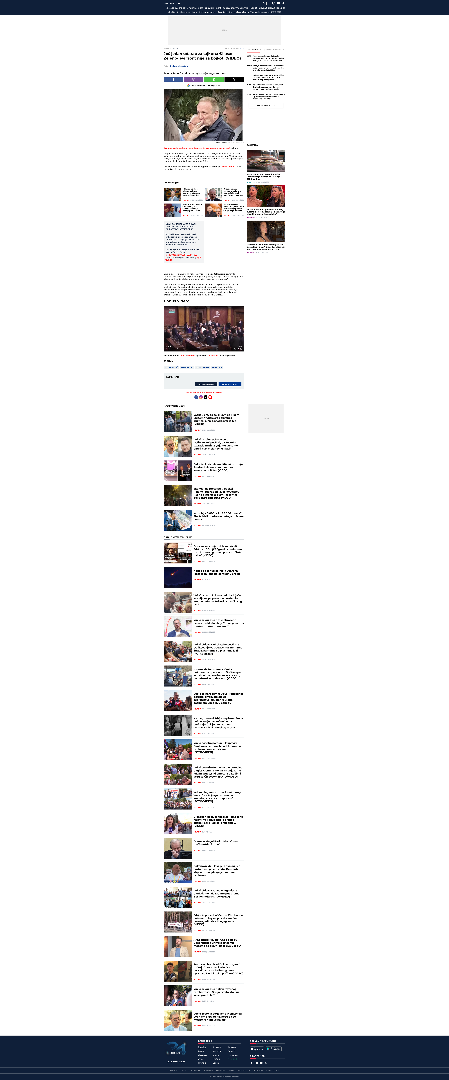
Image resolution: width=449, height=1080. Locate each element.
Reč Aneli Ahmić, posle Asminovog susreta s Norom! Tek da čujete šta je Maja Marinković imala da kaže (266, 211)
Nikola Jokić (222, 12)
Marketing (208, 1070)
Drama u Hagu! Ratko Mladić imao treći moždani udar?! (216, 843)
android (191, 355)
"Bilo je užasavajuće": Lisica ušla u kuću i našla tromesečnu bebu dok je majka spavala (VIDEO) (268, 68)
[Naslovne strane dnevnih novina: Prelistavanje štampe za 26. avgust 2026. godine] (266, 161)
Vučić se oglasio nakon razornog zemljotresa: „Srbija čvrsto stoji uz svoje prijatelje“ (216, 992)
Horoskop (280, 8)
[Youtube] (210, 397)
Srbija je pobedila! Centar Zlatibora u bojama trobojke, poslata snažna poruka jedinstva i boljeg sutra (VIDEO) (218, 920)
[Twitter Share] (234, 79)
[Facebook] (269, 3)
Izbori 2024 (217, 367)
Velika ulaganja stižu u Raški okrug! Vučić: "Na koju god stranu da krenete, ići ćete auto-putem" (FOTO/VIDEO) (217, 797)
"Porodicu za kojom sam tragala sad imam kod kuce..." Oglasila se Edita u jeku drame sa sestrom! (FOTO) (266, 247)
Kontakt (184, 1070)
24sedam (213, 355)
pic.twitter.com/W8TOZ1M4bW (181, 254)
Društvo (235, 8)
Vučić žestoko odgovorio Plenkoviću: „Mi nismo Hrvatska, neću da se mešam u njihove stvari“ (218, 1016)
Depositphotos (272, 1070)
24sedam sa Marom (188, 12)
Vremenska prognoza (260, 12)
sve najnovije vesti (266, 105)
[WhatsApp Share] (214, 79)
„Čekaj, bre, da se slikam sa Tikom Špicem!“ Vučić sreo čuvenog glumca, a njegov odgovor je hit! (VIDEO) (216, 420)
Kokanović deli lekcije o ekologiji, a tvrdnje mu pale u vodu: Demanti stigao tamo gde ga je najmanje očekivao (217, 871)
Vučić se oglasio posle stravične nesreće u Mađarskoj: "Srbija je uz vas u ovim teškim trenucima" (219, 623)
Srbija (271, 8)
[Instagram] (273, 3)
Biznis (253, 8)
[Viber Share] (193, 79)
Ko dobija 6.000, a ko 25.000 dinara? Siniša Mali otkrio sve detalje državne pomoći (219, 516)
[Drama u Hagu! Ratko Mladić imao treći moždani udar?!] (178, 848)
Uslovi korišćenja (255, 1070)
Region (231, 1051)
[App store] (257, 1049)
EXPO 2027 (276, 12)
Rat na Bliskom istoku (239, 12)
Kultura (262, 8)
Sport (201, 8)
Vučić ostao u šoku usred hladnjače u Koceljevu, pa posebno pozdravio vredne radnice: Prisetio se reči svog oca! (218, 600)
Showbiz (209, 8)
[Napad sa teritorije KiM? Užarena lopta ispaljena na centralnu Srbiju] (178, 577)
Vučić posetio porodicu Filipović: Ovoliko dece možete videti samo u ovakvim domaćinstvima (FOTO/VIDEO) (217, 748)
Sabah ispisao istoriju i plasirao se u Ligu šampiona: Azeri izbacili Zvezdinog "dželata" (269, 96)
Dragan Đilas (187, 367)
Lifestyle (244, 8)
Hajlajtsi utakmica (207, 12)
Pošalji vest (221, 1070)
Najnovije (169, 8)
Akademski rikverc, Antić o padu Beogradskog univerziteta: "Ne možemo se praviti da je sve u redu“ (217, 943)
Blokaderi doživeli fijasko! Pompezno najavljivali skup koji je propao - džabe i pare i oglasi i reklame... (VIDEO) (218, 821)
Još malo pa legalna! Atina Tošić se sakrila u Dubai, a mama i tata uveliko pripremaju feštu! (268, 77)
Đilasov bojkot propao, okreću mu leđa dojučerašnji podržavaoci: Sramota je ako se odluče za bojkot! (233, 192)
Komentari (279, 50)
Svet (218, 8)
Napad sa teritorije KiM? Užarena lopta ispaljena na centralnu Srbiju (217, 572)
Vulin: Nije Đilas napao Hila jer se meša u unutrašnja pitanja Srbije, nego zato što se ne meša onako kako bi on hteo (233, 208)
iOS (182, 355)
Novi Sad (232, 1059)
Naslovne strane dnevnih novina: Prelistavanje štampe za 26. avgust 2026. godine (264, 176)
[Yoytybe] (278, 3)
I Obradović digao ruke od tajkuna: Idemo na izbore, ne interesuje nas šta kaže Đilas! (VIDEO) (191, 192)
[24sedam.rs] (172, 3)
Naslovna (167, 48)
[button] (204, 329)
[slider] (203, 346)
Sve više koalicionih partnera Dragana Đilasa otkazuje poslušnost (197, 148)
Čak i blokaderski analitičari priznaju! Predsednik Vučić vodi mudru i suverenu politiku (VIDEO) (218, 467)
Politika (192, 8)
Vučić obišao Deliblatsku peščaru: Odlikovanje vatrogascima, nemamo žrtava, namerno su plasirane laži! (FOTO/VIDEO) (218, 649)
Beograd (232, 1047)
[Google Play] (274, 1049)
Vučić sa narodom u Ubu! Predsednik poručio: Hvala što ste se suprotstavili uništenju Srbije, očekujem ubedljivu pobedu (218, 698)
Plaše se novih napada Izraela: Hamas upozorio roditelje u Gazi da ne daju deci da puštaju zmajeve (268, 58)
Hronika (226, 8)
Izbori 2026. (173, 12)
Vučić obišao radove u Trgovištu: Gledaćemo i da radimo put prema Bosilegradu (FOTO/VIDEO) (216, 893)
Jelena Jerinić (227, 166)
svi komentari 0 (206, 384)
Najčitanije (266, 50)
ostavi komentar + (230, 384)
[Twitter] (283, 3)
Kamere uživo (181, 8)
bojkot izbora (202, 367)
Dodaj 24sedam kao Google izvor (205, 85)
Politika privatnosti (237, 1070)
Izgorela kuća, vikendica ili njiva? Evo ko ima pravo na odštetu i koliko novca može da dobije (268, 87)
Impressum (195, 1070)
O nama (173, 1070)
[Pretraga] (263, 3)
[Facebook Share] (173, 79)
